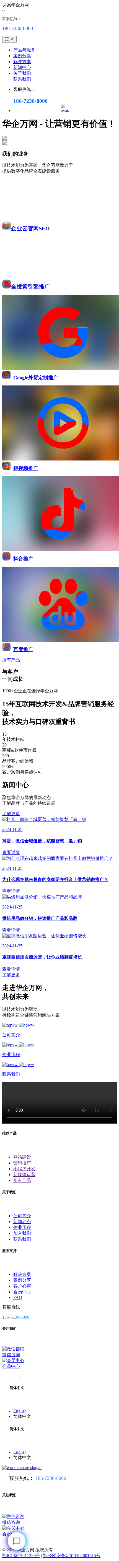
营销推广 (22, 1163)
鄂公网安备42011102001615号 (71, 1555)
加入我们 (22, 1233)
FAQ (17, 1297)
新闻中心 (22, 67)
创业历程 (22, 1227)
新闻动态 (22, 1221)
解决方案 (22, 61)
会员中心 (22, 1291)
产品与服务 (24, 50)
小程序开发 (24, 1168)
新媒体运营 (24, 1174)
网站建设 (22, 1157)
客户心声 (22, 1286)
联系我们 (22, 79)
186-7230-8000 (50, 1478)
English (20, 1411)
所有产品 (22, 1180)
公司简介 (22, 1215)
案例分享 (22, 55)
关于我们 (22, 73)
